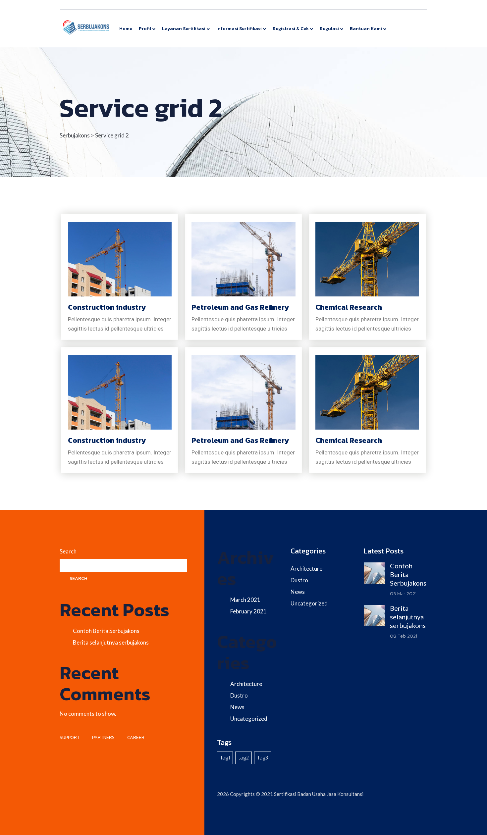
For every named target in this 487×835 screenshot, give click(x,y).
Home (125, 28)
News (237, 707)
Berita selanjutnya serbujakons (111, 642)
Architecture (246, 683)
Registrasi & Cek (291, 28)
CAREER (135, 737)
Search (68, 551)
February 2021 (248, 611)
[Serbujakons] (86, 27)
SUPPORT (70, 737)
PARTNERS (103, 737)
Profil (145, 28)
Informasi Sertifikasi (239, 28)
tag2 (243, 757)
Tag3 (262, 757)
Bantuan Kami (366, 28)
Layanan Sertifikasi (183, 28)
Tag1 (225, 757)
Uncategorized (248, 718)
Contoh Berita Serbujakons (106, 630)
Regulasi (329, 28)
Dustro (239, 695)
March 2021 (245, 599)
